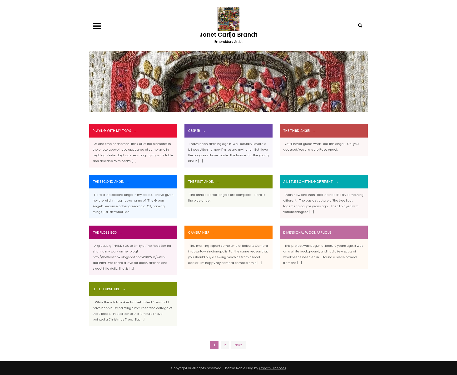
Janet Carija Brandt (228, 35)
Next (238, 345)
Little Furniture (106, 289)
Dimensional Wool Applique (307, 232)
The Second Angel (108, 181)
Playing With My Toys (112, 130)
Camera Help (198, 232)
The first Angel (201, 181)
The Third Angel (296, 130)
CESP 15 (194, 130)
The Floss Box (105, 232)
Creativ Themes (272, 368)
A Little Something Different (308, 181)
